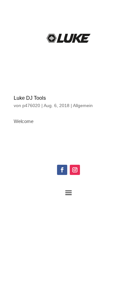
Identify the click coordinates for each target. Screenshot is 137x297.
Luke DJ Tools (30, 98)
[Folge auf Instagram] (75, 170)
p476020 (31, 105)
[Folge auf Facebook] (62, 170)
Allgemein (83, 105)
